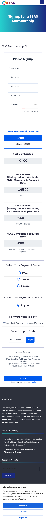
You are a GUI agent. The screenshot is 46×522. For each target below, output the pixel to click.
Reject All (23, 518)
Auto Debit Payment (14, 323)
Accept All (23, 506)
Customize (23, 512)
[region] (23, 503)
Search (8, 475)
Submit (23, 378)
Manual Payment (36, 323)
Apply (30, 340)
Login (34, 382)
